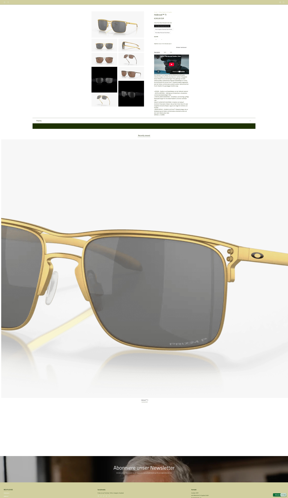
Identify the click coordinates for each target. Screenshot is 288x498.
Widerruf (6, 496)
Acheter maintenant (181, 47)
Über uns (39, 126)
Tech (165, 52)
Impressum (6, 493)
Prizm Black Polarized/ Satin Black (162, 32)
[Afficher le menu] (4, 2)
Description (157, 52)
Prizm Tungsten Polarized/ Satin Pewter (163, 29)
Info (171, 52)
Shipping (38, 121)
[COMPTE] (280, 2)
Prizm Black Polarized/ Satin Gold (162, 26)
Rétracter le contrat (279, 495)
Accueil (155, 12)
